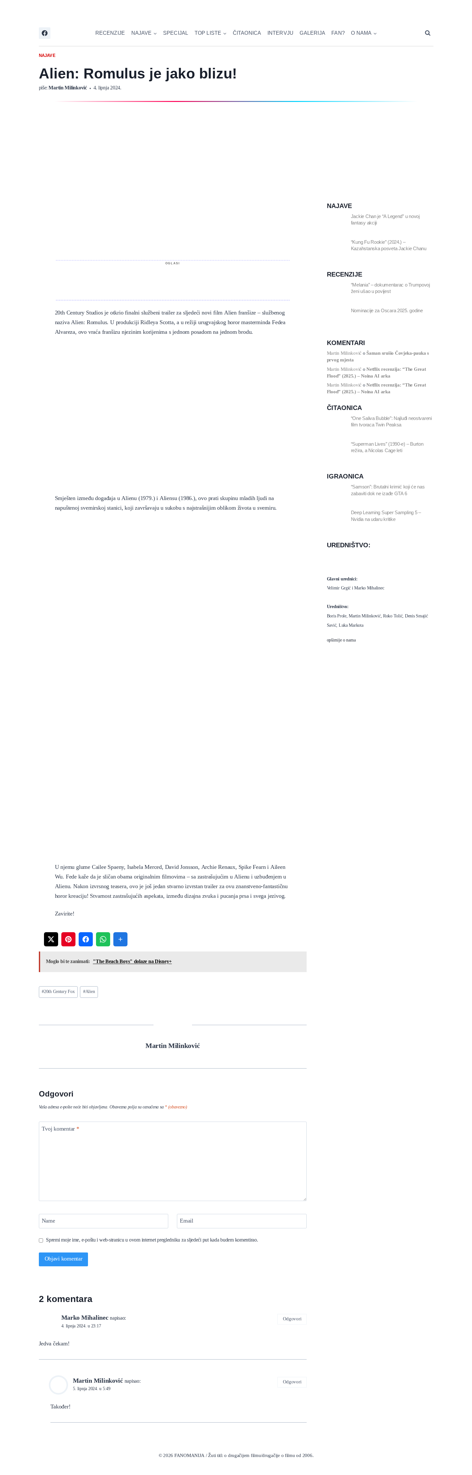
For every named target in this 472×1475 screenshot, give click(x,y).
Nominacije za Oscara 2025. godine (387, 310)
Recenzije (110, 33)
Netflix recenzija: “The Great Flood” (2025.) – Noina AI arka (376, 373)
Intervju (280, 33)
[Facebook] (44, 33)
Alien (89, 992)
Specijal (175, 33)
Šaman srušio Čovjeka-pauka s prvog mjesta (378, 357)
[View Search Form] (427, 33)
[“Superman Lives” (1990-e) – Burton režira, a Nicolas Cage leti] (336, 450)
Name (48, 1221)
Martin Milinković (67, 88)
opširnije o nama (341, 640)
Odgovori (292, 1319)
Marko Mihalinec (85, 1318)
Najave (47, 55)
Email (186, 1221)
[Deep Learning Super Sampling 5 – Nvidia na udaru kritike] (336, 519)
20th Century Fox (58, 992)
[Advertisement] (173, 280)
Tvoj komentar (60, 1129)
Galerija (312, 33)
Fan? (338, 33)
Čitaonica (247, 33)
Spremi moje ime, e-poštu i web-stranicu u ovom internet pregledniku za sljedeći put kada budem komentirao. (152, 1240)
